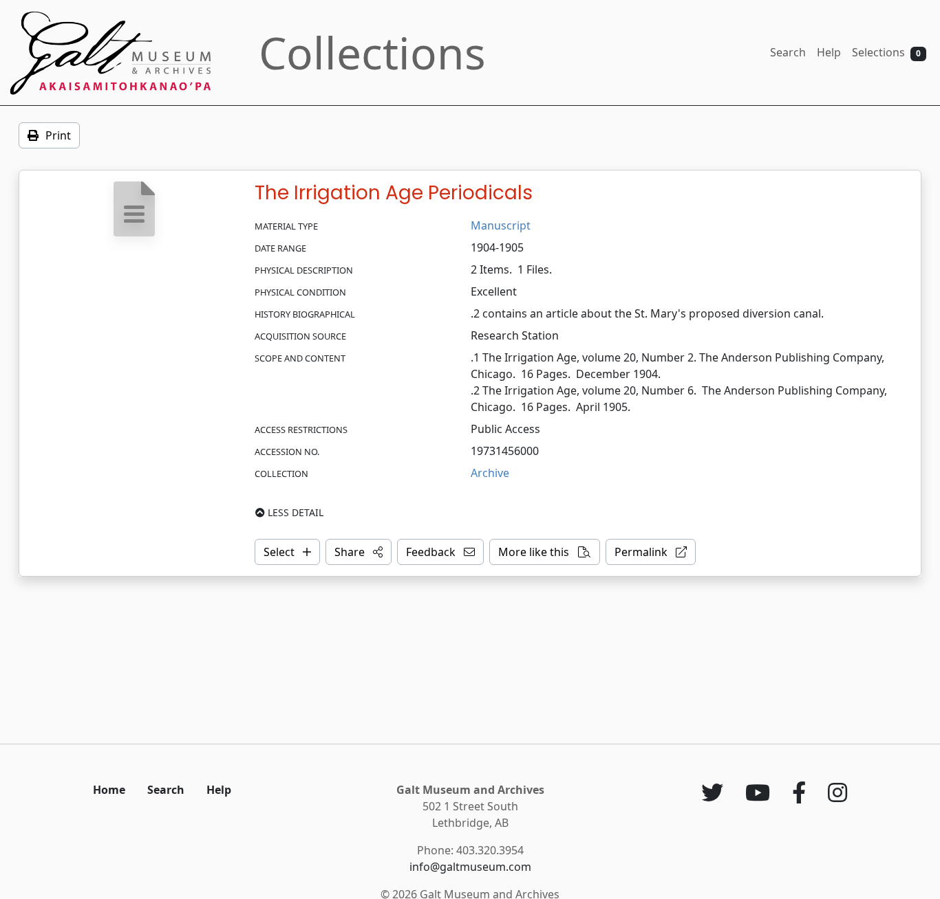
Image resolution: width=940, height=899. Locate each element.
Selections (886, 52)
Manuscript (501, 225)
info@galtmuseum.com (470, 866)
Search (788, 52)
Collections (372, 52)
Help (829, 52)
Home (109, 789)
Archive (490, 472)
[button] (358, 552)
